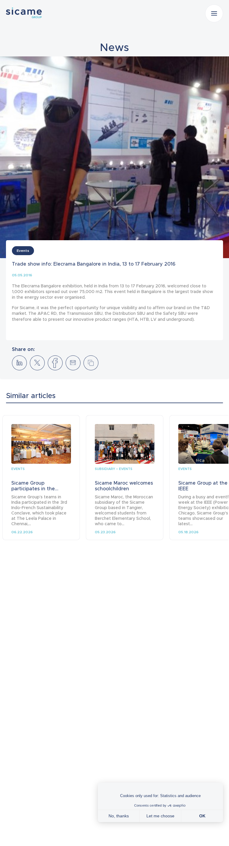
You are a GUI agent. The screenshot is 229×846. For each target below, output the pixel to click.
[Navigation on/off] (214, 13)
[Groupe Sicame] (24, 12)
